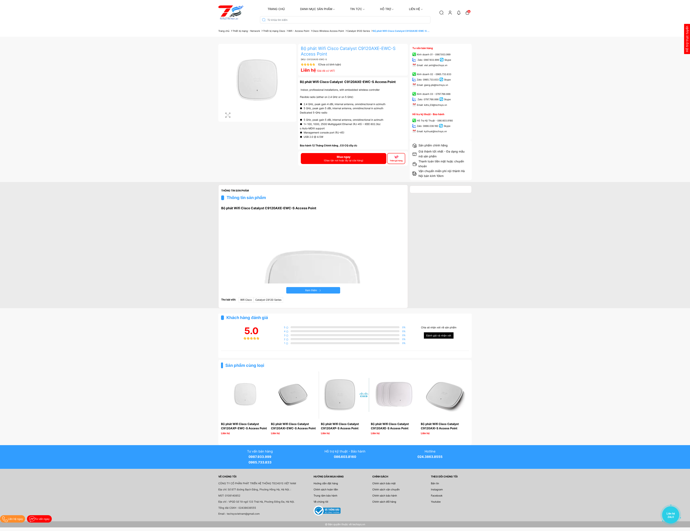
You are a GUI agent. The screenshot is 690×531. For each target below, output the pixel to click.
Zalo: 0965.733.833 (428, 79)
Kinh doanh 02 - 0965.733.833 (434, 74)
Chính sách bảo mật (384, 483)
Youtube (436, 501)
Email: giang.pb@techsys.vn (432, 85)
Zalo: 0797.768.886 (428, 99)
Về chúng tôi (321, 501)
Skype (447, 59)
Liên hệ (414, 9)
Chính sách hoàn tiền (326, 489)
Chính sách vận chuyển (386, 489)
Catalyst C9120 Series (268, 299)
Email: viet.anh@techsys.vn (432, 65)
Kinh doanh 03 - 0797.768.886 (433, 94)
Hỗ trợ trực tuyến (687, 39)
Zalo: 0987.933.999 (428, 59)
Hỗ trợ (385, 9)
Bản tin (435, 483)
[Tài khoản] (450, 12)
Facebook (437, 495)
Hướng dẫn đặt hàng (326, 483)
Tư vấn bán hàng (422, 48)
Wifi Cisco (246, 299)
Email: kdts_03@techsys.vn (432, 104)
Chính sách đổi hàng (384, 501)
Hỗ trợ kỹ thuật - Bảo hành (428, 114)
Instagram (437, 489)
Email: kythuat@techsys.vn (432, 131)
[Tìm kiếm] (441, 12)
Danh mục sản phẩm (316, 9)
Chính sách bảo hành (384, 495)
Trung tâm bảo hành (325, 495)
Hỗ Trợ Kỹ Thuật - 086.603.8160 (435, 120)
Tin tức (356, 9)
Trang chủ (276, 9)
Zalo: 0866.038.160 (427, 125)
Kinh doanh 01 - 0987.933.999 (433, 54)
